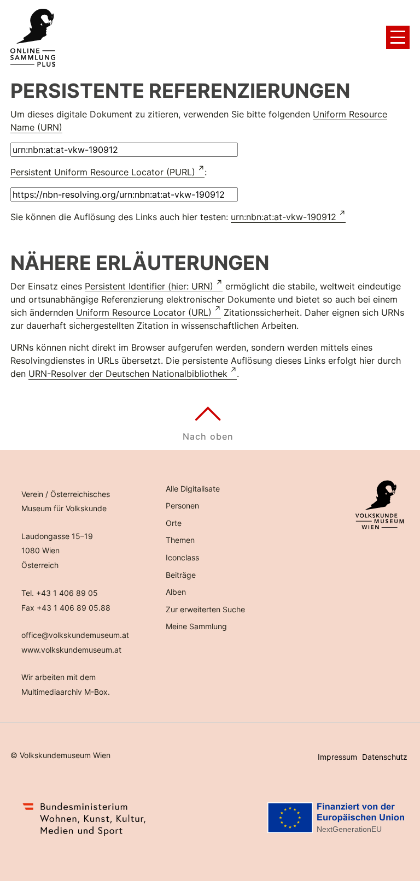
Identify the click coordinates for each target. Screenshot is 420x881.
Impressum (337, 756)
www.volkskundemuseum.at (71, 649)
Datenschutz (384, 756)
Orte (174, 523)
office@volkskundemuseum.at (75, 635)
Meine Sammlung (196, 626)
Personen (182, 505)
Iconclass (182, 557)
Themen (180, 540)
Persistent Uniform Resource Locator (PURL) (102, 172)
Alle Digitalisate (193, 488)
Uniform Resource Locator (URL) (144, 312)
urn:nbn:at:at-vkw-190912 (283, 216)
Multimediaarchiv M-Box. (65, 691)
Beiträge (181, 575)
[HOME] (32, 38)
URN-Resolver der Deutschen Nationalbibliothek (128, 373)
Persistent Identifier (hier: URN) (149, 286)
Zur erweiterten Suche (205, 609)
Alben (176, 591)
